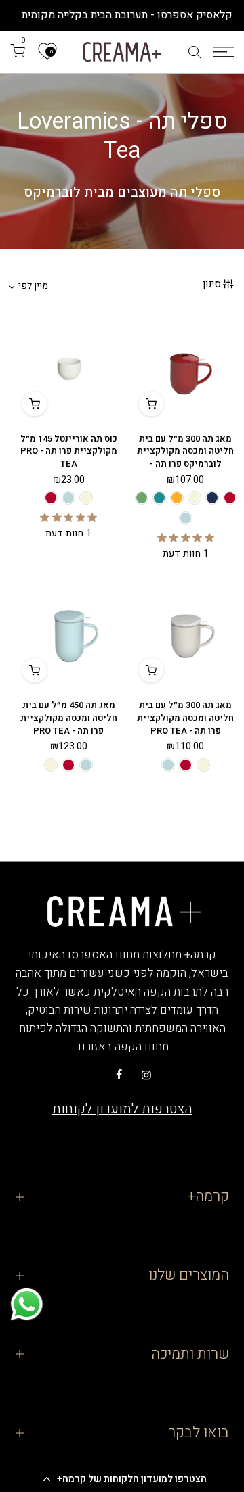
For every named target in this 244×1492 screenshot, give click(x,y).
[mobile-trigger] (224, 52)
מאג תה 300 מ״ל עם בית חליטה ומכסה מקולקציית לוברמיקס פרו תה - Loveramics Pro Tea (185, 457)
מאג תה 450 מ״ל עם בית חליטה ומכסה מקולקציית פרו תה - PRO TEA (68, 718)
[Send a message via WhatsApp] (26, 1304)
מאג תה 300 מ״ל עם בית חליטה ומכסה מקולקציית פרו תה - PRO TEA (185, 718)
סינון (212, 284)
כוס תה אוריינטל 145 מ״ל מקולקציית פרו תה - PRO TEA (68, 451)
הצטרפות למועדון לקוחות (122, 1109)
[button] (122, 1478)
